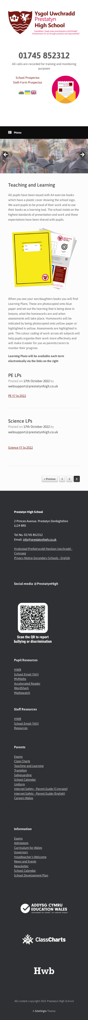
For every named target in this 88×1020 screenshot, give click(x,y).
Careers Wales (23, 798)
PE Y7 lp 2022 (17, 396)
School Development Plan (31, 875)
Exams (18, 756)
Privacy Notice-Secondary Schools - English (42, 558)
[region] (44, 156)
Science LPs (20, 421)
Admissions (21, 843)
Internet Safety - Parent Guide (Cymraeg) (41, 789)
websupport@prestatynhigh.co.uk (33, 386)
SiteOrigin (40, 1010)
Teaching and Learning (29, 766)
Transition (20, 770)
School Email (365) (26, 674)
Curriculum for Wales (28, 847)
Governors (21, 852)
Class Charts (22, 761)
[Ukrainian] (28, 92)
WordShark (21, 688)
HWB (17, 669)
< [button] (5, 154)
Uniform (19, 784)
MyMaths (20, 679)
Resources (20, 728)
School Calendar (25, 779)
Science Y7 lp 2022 (20, 447)
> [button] (82, 154)
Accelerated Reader (27, 683)
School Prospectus (27, 77)
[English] (34, 92)
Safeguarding (23, 775)
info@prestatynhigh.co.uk (40, 539)
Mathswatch (22, 693)
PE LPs (14, 375)
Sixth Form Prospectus (27, 82)
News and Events (25, 861)
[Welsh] (22, 92)
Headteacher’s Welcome (30, 857)
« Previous (50, 478)
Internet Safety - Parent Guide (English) (39, 793)
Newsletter (21, 866)
